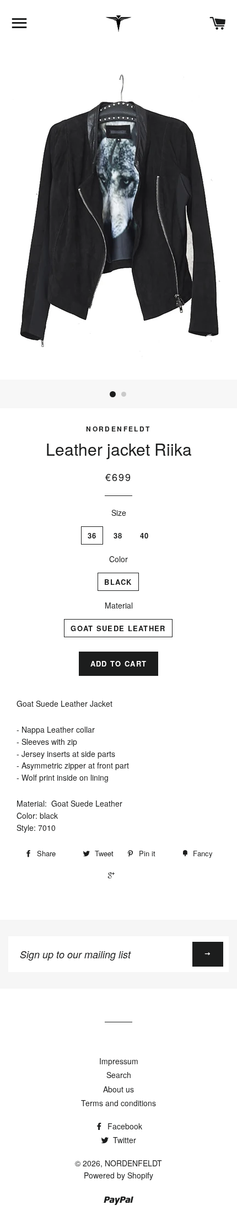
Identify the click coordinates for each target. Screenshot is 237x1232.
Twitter (123, 1139)
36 (92, 535)
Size (118, 512)
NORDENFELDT (133, 1163)
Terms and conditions (118, 1102)
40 (144, 535)
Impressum (118, 1060)
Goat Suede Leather (118, 628)
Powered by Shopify (118, 1175)
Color (118, 558)
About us (118, 1089)
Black (118, 582)
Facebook (123, 1126)
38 (118, 535)
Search (118, 1074)
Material (119, 605)
